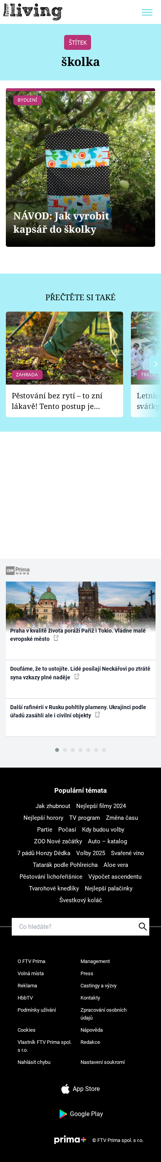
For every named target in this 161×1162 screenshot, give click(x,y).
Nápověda (91, 1030)
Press (86, 973)
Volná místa (31, 973)
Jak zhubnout (53, 806)
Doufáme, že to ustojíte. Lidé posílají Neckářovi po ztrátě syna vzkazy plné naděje (80, 673)
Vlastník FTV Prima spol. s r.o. (45, 1046)
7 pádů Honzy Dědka (43, 853)
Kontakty (90, 998)
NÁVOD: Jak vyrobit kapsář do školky (61, 222)
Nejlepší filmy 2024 (101, 806)
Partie (44, 829)
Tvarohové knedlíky (54, 888)
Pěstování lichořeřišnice (51, 876)
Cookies (27, 1030)
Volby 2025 (90, 853)
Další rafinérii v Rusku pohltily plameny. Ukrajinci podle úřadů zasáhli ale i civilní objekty (78, 711)
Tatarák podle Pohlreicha (65, 864)
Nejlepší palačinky (108, 888)
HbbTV (25, 998)
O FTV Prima (31, 961)
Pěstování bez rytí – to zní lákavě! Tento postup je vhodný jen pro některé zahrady (57, 400)
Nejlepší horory (43, 817)
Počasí (67, 829)
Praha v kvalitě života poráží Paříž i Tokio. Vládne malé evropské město (78, 635)
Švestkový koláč (80, 900)
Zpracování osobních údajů (103, 1014)
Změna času (122, 817)
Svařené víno (127, 853)
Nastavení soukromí (102, 1062)
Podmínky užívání (37, 1010)
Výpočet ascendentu (114, 876)
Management (95, 961)
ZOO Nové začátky (58, 841)
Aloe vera (116, 864)
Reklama (27, 986)
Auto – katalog (107, 841)
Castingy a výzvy (98, 986)
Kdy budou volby (103, 829)
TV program (84, 817)
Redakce (90, 1042)
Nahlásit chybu (34, 1062)
